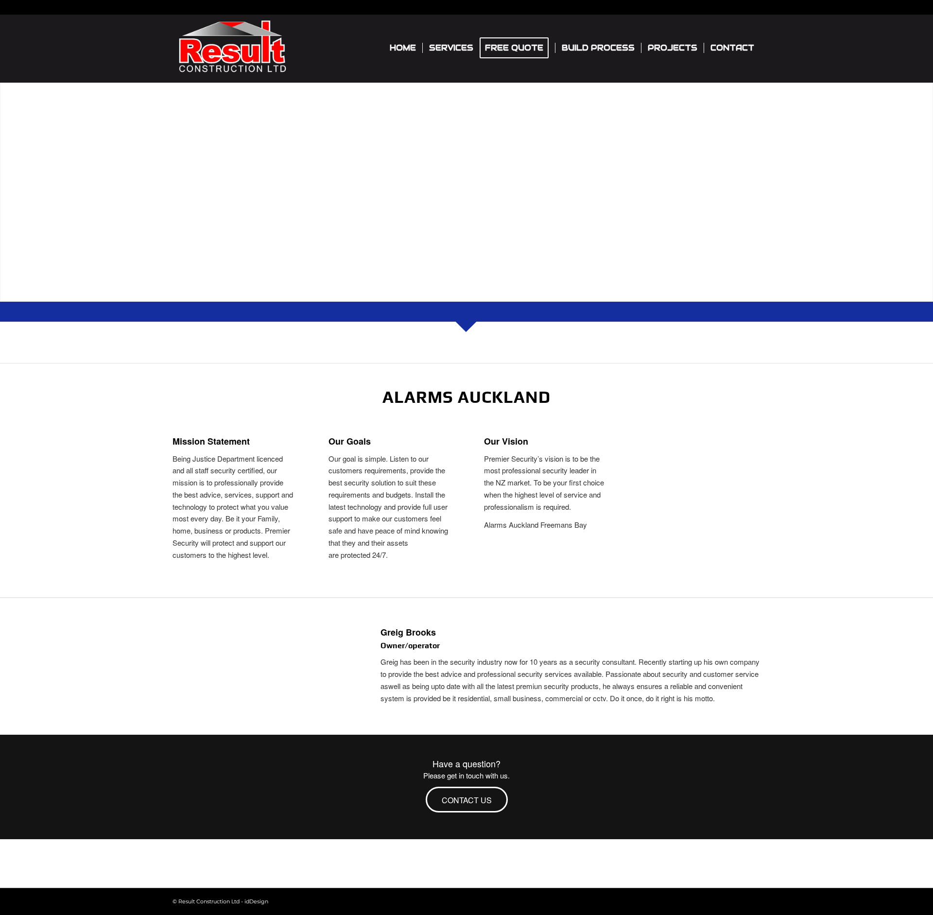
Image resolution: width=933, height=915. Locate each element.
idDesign (256, 901)
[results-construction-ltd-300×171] (232, 48)
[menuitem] (402, 48)
